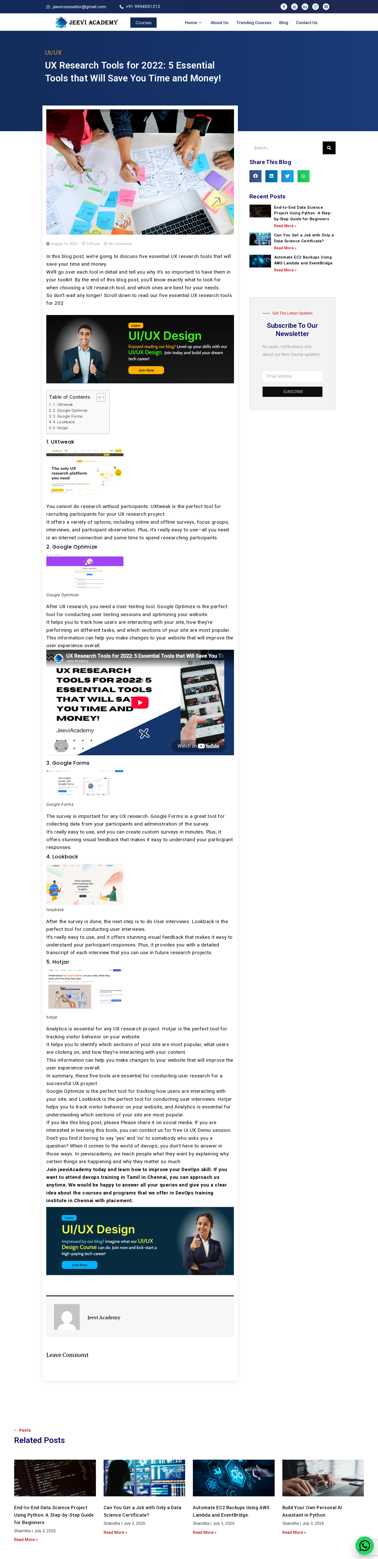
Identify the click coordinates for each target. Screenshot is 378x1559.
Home (191, 22)
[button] (255, 176)
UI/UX (53, 52)
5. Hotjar (60, 428)
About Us (220, 22)
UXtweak (160, 506)
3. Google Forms (68, 416)
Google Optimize (176, 606)
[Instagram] (315, 6)
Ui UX (190, 1130)
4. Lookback (64, 422)
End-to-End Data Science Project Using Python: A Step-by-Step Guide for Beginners (303, 213)
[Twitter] (326, 6)
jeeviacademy (95, 1154)
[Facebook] (284, 6)
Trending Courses (254, 22)
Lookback (203, 921)
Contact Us (307, 22)
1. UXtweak (63, 405)
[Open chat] (364, 1545)
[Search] (329, 147)
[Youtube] (294, 6)
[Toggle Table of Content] (98, 397)
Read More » (285, 226)
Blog (283, 22)
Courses (143, 22)
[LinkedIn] (305, 6)
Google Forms (166, 816)
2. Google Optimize (70, 410)
